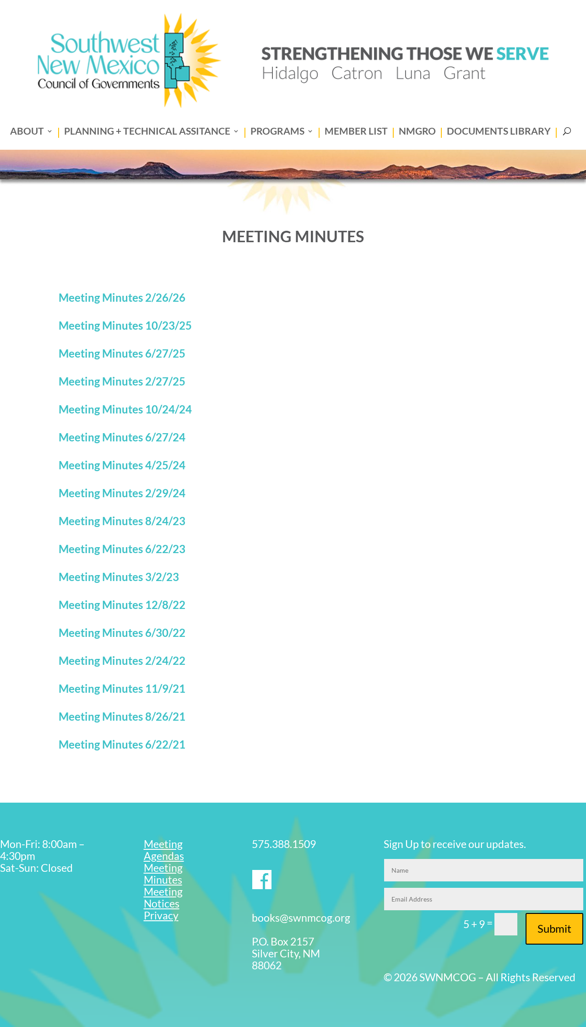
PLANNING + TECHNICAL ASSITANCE (147, 132)
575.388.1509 (284, 843)
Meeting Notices (163, 897)
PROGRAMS (277, 132)
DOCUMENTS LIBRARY (499, 132)
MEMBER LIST (356, 132)
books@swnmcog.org (301, 917)
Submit (554, 928)
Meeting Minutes (163, 873)
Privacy (161, 915)
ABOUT (27, 132)
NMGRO (417, 132)
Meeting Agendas (164, 849)
